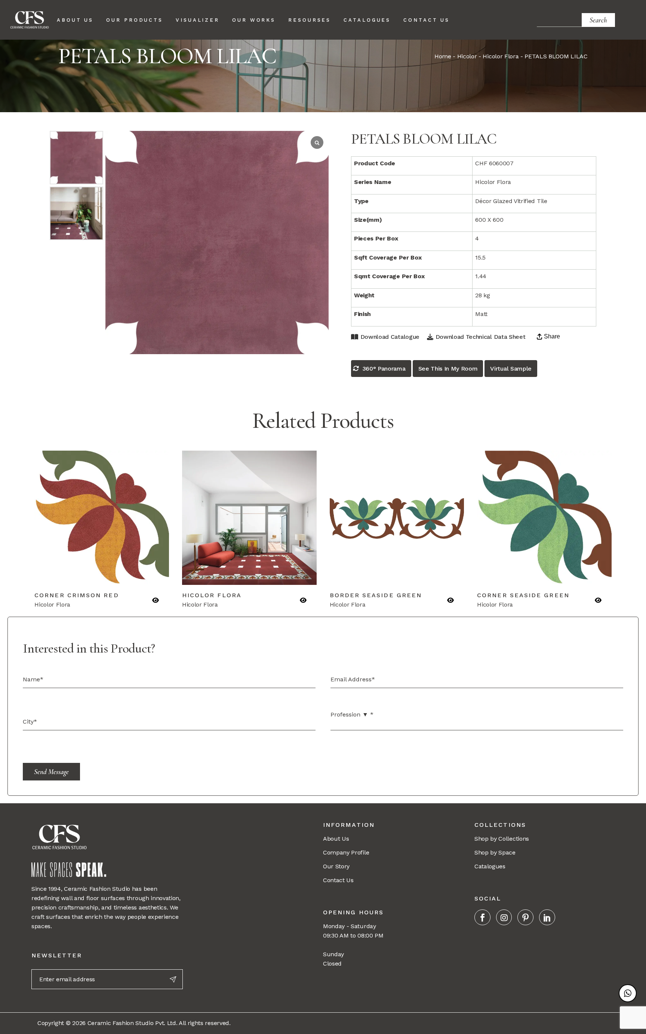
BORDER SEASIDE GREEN (376, 595)
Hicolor (467, 56)
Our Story (336, 866)
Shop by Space (495, 852)
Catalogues (489, 866)
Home (442, 56)
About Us (336, 838)
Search (598, 20)
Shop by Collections (501, 838)
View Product (69, 574)
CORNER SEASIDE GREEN (523, 595)
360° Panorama (384, 368)
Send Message (51, 771)
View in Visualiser (134, 574)
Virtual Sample (511, 368)
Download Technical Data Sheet (480, 336)
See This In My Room (448, 368)
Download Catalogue (389, 336)
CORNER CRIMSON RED (76, 595)
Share (552, 336)
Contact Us (338, 880)
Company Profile (346, 852)
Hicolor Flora (501, 56)
